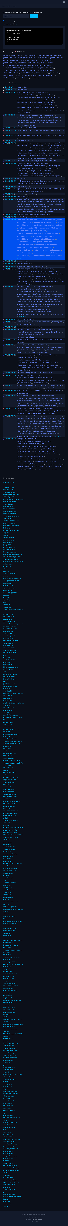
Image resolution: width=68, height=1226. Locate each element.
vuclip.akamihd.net (54, 155)
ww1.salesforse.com (38, 266)
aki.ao (5, 602)
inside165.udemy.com (10, 1053)
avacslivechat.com (24, 75)
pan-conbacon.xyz (9, 847)
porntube (51, 212)
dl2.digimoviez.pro (9, 792)
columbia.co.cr (8, 710)
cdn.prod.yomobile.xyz (10, 1149)
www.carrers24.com (57, 143)
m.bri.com (60, 418)
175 (15, 322)
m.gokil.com (21, 115)
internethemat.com (25, 350)
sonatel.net (6, 866)
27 (15, 439)
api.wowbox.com (8, 1060)
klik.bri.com (51, 418)
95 (15, 214)
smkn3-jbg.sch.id (8, 758)
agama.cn (6, 938)
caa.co (29, 449)
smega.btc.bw (7, 724)
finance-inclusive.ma (9, 787)
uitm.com (6, 1161)
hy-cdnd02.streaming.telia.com (13, 703)
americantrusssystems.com (41, 296)
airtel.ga (5, 672)
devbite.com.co (8, 856)
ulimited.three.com (9, 1110)
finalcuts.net (7, 528)
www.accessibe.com (9, 926)
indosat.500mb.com (10, 70)
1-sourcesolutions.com (54, 464)
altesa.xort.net (22, 352)
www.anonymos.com (25, 299)
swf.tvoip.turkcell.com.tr (11, 516)
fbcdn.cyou (6, 1199)
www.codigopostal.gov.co (11, 1117)
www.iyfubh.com (35, 171)
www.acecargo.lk (8, 1105)
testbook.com (7, 590)
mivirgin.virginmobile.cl (10, 868)
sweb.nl (5, 569)
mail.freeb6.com (8, 490)
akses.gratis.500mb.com (11, 68)
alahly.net (6, 571)
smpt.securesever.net (24, 158)
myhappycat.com (8, 506)
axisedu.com (40, 299)
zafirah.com (7, 892)
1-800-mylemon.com (41, 461)
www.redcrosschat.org (10, 559)
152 (15, 286)
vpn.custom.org (40, 212)
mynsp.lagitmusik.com (26, 201)
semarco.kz (7, 933)
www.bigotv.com (23, 304)
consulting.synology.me (11, 1043)
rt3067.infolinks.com (9, 1079)
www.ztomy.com (23, 112)
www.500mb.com (27, 73)
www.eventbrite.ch (9, 782)
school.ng (6, 904)
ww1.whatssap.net (53, 279)
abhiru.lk (5, 818)
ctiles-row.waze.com (10, 1029)
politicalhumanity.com (24, 365)
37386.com (30, 469)
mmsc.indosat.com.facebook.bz (41, 408)
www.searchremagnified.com (46, 107)
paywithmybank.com (10, 1122)
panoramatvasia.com (10, 990)
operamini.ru (7, 935)
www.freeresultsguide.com (26, 95)
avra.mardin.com (23, 186)
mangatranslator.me (9, 923)
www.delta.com (8, 504)
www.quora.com (8, 617)
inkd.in (38, 327)
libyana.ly (6, 712)
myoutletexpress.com (49, 362)
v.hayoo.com (38, 431)
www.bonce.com (39, 418)
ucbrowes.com (36, 191)
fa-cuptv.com (41, 390)
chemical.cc (21, 416)
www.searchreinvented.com (45, 105)
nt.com (5, 655)
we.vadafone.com (55, 181)
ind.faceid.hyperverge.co (11, 907)
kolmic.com (47, 171)
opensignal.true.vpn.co (35, 456)
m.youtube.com (8, 638)
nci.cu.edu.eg (7, 995)
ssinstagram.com (8, 1096)
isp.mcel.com (7, 971)
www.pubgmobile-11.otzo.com (13, 693)
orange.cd (6, 969)
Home (3, 6)
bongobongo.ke (8, 942)
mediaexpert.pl (8, 895)
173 (15, 319)
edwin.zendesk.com (9, 883)
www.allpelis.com (9, 75)
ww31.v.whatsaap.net (56, 209)
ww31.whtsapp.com (40, 217)
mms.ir (5, 751)
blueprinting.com (8, 482)
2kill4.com (40, 291)
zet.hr (5, 880)
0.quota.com (34, 375)
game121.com (47, 145)
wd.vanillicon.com (9, 1026)
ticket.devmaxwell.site (10, 945)
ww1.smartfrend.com (24, 274)
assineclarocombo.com (25, 355)
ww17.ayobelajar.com (24, 214)
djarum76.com (22, 426)
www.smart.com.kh (9, 653)
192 (15, 329)
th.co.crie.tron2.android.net (41, 367)
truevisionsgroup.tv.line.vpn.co (48, 454)
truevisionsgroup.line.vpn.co (45, 451)
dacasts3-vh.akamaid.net (26, 155)
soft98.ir (5, 1173)
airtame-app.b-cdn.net (10, 1093)
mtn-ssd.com (7, 700)
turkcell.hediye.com (24, 433)
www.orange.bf (8, 768)
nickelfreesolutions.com (11, 521)
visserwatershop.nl (9, 509)
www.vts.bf (6, 1175)
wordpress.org (8, 1163)
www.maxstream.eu (40, 403)
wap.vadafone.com (40, 181)
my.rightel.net (52, 350)
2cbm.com (20, 469)
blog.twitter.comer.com (37, 423)
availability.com (8, 897)
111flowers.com (22, 466)
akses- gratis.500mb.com (45, 222)
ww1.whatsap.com (23, 276)
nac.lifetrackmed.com (10, 1058)
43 (15, 161)
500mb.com (16, 55)
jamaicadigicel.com (44, 189)
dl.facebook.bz (22, 411)
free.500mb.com (9, 65)
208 (6, 87)
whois (15, 24)
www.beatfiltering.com (42, 301)
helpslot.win (7, 1017)
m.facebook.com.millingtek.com (28, 362)
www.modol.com (55, 385)
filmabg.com (35, 314)
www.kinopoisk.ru (9, 1194)
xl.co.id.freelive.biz (48, 446)
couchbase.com (8, 1103)
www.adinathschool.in (10, 832)
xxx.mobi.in (31, 194)
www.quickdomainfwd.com (43, 173)
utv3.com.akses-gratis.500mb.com (50, 58)
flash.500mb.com (47, 63)
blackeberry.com (36, 304)
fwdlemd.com (40, 166)
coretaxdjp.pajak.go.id (10, 820)
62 (15, 186)
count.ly (5, 1081)
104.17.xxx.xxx (7, 887)
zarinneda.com (8, 631)
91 (9, 87)
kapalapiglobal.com (9, 983)
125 (15, 263)
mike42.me (6, 885)
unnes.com (6, 1041)
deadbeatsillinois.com (43, 312)
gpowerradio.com (9, 684)
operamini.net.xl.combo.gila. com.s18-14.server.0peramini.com (39, 332)
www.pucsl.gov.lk (8, 1010)
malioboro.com (46, 436)
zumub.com (7, 612)
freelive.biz (32, 439)
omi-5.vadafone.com (24, 181)
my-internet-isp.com (45, 117)
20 (15, 375)
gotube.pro (6, 1192)
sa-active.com (60, 130)
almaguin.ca (21, 449)
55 (15, 181)
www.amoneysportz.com (11, 957)
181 (15, 327)
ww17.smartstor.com (24, 140)
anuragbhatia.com (9, 1185)
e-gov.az (6, 595)
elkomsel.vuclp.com (39, 204)
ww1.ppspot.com (51, 271)
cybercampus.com (54, 423)
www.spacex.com (9, 492)
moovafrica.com (8, 1146)
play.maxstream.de (56, 398)
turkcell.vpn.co (58, 459)
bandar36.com (7, 981)
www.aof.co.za (8, 696)
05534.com (21, 345)
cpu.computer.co (8, 1177)
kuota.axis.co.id (8, 873)
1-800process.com (37, 464)
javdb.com (6, 535)
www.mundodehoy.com (11, 902)
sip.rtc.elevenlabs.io (9, 626)
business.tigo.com (9, 636)
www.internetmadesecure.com (48, 97)
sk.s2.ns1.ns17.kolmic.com (26, 117)
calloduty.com (45, 306)
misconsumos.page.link (10, 1050)
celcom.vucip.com (57, 201)
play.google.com (8, 722)
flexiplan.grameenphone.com (12, 554)
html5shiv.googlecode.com (12, 760)
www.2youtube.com (24, 294)
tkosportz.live (7, 756)
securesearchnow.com (25, 176)
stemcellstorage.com (24, 398)
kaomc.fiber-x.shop (9, 1055)
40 (15, 143)
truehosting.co (48, 449)
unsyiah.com (7, 1089)
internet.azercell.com (10, 974)
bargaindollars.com (58, 411)
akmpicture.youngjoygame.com (13, 1024)
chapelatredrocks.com (41, 309)
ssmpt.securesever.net (42, 158)
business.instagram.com (11, 734)
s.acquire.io (6, 839)
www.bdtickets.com (9, 928)
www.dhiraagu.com (9, 650)
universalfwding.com (52, 176)
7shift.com (37, 294)
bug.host (6, 485)
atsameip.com (7, 1132)
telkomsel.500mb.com (11, 73)
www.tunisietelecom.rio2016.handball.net (31, 209)
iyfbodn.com (52, 168)
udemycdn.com (8, 585)
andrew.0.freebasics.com (11, 494)
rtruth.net (50, 413)
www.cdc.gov (7, 542)
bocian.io (6, 1129)
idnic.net (5, 576)
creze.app (6, 770)
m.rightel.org (33, 352)
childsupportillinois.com (25, 312)
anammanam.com (23, 143)
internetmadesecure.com (26, 97)
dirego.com (41, 347)
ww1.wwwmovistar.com (40, 276)
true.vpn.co (21, 456)
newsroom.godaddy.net (11, 777)
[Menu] (64, 2)
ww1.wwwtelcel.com (24, 279)
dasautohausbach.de (10, 813)
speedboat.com (8, 518)
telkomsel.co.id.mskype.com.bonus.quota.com (33, 380)
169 (12, 87)
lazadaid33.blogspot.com (11, 715)
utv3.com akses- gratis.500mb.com (31, 231)
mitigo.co (37, 449)
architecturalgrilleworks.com (39, 411)
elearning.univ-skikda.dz (11, 1168)
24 (15, 396)
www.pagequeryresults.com (27, 100)
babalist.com (35, 396)
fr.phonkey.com (59, 189)
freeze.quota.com (24, 383)
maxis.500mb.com (46, 70)
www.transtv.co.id (9, 1007)
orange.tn (6, 1120)
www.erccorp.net (24, 413)
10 (15, 115)
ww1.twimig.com (55, 274)
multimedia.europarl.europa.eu (13, 561)
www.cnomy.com (23, 92)
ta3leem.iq (6, 799)
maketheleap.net (39, 413)
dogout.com (33, 426)
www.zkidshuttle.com (10, 739)
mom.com (6, 914)
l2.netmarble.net (8, 1046)
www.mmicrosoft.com (10, 1091)
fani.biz (19, 385)
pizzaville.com (22, 388)
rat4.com (21, 148)
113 (15, 261)
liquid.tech (6, 1206)
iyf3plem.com (41, 168)
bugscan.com (7, 1086)
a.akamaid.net (55, 150)
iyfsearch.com (22, 171)
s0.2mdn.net (7, 952)
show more (35, 78)
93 (15, 196)
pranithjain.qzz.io (8, 976)
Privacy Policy (29, 1217)
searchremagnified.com (25, 107)
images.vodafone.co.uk (10, 998)
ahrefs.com (6, 1014)
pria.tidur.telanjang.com (25, 324)
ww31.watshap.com (24, 217)
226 (15, 90)
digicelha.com (8, 24)
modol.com (43, 385)
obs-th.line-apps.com (10, 593)
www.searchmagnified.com (44, 102)
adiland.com (54, 73)
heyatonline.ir (7, 664)
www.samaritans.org (9, 916)
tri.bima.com (7, 859)
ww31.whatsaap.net (25, 212)
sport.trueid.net (8, 1069)
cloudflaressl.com (9, 1012)
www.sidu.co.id (8, 878)
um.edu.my (6, 959)
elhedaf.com (36, 145)
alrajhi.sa (6, 533)
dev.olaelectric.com (9, 679)
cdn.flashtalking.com (10, 629)
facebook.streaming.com (11, 1170)
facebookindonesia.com (56, 347)
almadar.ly (6, 605)
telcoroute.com (8, 1158)
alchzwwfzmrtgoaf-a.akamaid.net (46, 153)
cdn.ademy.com (58, 294)
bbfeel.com (39, 355)
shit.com (5, 1036)
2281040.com (57, 466)
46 (15, 163)
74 (15, 189)
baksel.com (50, 75)
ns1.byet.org (7, 966)
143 (15, 266)
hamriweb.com (59, 145)
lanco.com (35, 436)
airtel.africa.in (28, 319)
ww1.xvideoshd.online (24, 281)
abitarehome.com (42, 73)
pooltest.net (49, 388)
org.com (5, 1113)
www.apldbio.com (33, 416)
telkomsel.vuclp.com (24, 207)
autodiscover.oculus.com (11, 530)
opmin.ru (43, 352)
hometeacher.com (39, 433)
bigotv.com (56, 301)
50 (15, 178)
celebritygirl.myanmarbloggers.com (43, 161)
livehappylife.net (22, 370)
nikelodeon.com (32, 135)
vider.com (6, 911)
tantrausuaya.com (9, 549)
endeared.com (7, 861)
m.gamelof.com (58, 314)
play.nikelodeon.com (47, 135)
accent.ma (6, 1187)
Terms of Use (38, 1217)
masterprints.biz (22, 408)
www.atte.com (56, 416)
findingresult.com (40, 163)
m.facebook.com (8, 1125)
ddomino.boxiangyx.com (11, 667)
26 (15, 416)
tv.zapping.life (7, 607)
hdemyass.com (32, 115)
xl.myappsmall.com (23, 263)
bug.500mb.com (32, 60)
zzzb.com (6, 775)
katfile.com (6, 732)
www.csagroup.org (9, 962)
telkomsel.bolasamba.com (26, 347)
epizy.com (6, 657)
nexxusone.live (8, 1115)
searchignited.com (45, 100)
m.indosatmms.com (47, 115)
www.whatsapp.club (9, 511)
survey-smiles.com (40, 274)
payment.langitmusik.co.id (11, 854)
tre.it (4, 681)
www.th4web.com (9, 789)
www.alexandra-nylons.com (27, 373)
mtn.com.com (7, 993)
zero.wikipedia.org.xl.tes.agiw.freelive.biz (31, 441)
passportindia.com (23, 196)
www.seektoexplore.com (44, 110)
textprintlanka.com (40, 398)
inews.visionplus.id (9, 849)
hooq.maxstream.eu (24, 403)
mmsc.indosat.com (9, 930)
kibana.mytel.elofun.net (10, 986)
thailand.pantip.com (9, 501)
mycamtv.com (7, 698)
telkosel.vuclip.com (9, 794)
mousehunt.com (8, 1153)
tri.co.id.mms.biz (23, 396)
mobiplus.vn (7, 1098)
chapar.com (47, 421)
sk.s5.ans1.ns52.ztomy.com (26, 128)
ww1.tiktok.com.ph (57, 281)
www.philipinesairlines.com (40, 322)
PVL (37, 1221)
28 (15, 130)
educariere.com (23, 145)
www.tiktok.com (8, 708)
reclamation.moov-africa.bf (12, 801)
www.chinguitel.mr (9, 676)
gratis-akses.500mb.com (41, 65)
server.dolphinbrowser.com (43, 130)
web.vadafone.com (23, 183)
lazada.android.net (23, 367)
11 (14, 128)
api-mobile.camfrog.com (11, 1180)
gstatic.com (7, 746)
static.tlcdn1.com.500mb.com (28, 63)
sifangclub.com (8, 988)
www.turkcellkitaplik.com (11, 1139)
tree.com (6, 784)
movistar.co (7, 727)
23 (15, 390)
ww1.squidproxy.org (41, 281)
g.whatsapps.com (38, 183)
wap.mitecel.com (23, 161)
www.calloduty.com (24, 309)
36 (15, 140)
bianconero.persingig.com (26, 123)
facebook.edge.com (9, 513)
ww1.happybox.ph (24, 284)
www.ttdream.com (23, 393)
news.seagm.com (8, 497)
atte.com (45, 416)
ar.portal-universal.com (10, 588)
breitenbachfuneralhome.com (27, 306)
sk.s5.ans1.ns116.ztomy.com (27, 150)
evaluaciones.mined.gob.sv (12, 1000)
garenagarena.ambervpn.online (13, 827)
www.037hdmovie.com (10, 837)
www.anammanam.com (39, 143)
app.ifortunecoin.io (9, 660)
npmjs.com (6, 662)
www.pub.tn (7, 1072)
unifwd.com (39, 176)
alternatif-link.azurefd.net (11, 744)
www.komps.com (23, 436)
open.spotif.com (8, 978)
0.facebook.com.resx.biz (25, 390)
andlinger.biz (21, 439)
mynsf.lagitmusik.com (56, 199)
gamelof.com (46, 314)
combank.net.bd (8, 1101)
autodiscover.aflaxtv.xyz (11, 729)
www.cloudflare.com (10, 796)
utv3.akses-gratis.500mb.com (13, 60)
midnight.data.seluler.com (36, 148)
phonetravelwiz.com (9, 523)
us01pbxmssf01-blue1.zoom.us (13, 835)
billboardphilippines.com (11, 525)
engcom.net (58, 367)
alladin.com (21, 135)
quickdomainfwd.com (24, 173)
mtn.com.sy (7, 825)
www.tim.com (7, 1005)
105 (14, 219)
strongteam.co (8, 1084)
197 (12, 345)
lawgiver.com (21, 178)
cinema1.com (57, 421)
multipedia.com (8, 645)
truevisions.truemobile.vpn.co (27, 459)
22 (15, 385)
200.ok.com (7, 954)
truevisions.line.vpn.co (25, 451)
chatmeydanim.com (9, 573)
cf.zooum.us (7, 1204)
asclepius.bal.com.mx (10, 1156)
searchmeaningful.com (25, 105)
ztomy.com (59, 110)
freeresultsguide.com (38, 92)
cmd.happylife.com (47, 428)
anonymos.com (59, 296)
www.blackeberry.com (52, 304)
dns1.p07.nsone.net (9, 547)
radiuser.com (7, 1062)
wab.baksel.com (8, 78)
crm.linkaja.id (7, 691)
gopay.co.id (7, 545)
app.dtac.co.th (7, 851)
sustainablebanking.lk (10, 686)
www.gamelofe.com (24, 199)
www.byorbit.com (9, 803)
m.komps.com (53, 433)
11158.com (30, 345)
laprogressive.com (9, 1189)
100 (15, 217)
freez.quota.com (58, 380)
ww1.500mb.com (23, 266)
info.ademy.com (24, 296)
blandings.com (22, 90)
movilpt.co (6, 600)
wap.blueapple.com (24, 418)
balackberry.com (52, 299)
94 (15, 199)
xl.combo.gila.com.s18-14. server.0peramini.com (34, 286)
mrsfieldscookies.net (25, 406)
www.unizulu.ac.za (9, 1127)
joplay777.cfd (7, 633)
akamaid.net (43, 150)
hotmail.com (7, 566)
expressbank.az (8, 1038)
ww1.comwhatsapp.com (44, 269)
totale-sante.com (8, 1002)
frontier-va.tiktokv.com (10, 641)
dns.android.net (51, 365)
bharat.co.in (21, 194)
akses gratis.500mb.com (47, 55)
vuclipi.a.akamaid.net (24, 153)
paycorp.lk (6, 736)
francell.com (44, 426)
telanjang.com (57, 322)
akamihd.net (41, 155)
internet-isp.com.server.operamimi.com (45, 120)
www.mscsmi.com (45, 373)
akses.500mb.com (29, 55)
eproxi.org (39, 406)
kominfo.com (7, 842)
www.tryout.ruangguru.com (12, 557)
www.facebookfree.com (25, 327)
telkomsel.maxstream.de (25, 401)
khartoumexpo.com (9, 540)
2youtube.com (51, 291)
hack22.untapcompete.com (12, 1197)
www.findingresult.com (25, 166)
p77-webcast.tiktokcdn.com (12, 1074)
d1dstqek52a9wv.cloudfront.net (13, 964)
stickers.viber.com (9, 1141)
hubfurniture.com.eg (9, 815)
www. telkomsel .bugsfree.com (29, 421)
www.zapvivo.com (9, 648)
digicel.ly (6, 899)
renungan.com (23, 191)
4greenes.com (42, 469)
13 (15, 355)
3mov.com (6, 55)
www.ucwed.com (23, 261)
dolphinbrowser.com (24, 130)
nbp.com (6, 597)
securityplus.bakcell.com (11, 581)
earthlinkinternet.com (10, 674)
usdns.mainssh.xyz (9, 806)
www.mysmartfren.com (10, 811)
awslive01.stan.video (9, 753)
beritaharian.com (23, 322)
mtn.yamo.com (8, 1134)
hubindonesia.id (8, 823)
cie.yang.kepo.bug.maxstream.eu (48, 401)
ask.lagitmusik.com (40, 199)
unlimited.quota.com (40, 383)
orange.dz (6, 875)
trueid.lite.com (7, 844)
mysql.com (6, 808)
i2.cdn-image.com (36, 340)
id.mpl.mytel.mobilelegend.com (13, 624)
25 (15, 408)
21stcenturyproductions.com (40, 466)
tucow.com (61, 135)
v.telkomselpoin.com (54, 148)
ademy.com (47, 294)
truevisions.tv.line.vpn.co (25, 454)
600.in (19, 319)
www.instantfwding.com (25, 168)
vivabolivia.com (39, 350)
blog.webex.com (8, 614)
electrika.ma (7, 947)
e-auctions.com (22, 375)
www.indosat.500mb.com (28, 70)
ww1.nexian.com (37, 271)
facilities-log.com (48, 396)
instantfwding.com (53, 166)
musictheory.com (42, 201)
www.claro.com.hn (9, 1048)
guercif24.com (50, 355)
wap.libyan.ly (38, 365)
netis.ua (5, 1022)
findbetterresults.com (24, 163)
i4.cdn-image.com (51, 340)
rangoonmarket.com (9, 780)
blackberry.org (8, 1151)
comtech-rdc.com (9, 1067)
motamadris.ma (8, 1137)
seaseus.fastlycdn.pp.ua (11, 1182)
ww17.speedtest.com (41, 214)
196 (12, 92)
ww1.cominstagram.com (25, 269)
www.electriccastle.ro (10, 1165)
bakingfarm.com (38, 75)
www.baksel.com (22, 78)
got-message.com (30, 385)
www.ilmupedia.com (9, 772)
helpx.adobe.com (8, 1077)
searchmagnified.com (24, 102)
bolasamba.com (42, 345)
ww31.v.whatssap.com (41, 207)
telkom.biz (6, 1201)
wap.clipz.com (22, 423)
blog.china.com (8, 669)
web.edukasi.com (8, 890)
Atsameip (16, 6)
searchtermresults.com (25, 110)
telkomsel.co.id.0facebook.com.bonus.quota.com (34, 378)
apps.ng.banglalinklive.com (26, 189)
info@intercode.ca (37, 1219)
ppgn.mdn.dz (7, 748)
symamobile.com (8, 537)
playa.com (6, 688)
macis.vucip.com (24, 204)
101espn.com (7, 705)
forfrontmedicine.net (56, 403)
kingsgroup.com (8, 487)
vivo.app (6, 1031)
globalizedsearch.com (46, 95)
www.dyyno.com (23, 314)
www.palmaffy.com (55, 390)
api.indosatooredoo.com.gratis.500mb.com (37, 68)
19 (14, 373)
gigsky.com (6, 1065)
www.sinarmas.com (9, 871)
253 (14, 340)
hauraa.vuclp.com (55, 204)
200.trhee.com (42, 123)
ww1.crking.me (39, 279)
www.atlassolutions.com (11, 1144)
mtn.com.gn (7, 1108)
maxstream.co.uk (51, 406)
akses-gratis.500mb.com (27, 58)
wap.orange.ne (8, 643)
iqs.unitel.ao (7, 583)
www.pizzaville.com (36, 388)
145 (15, 269)
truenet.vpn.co (45, 459)
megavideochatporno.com (26, 357)
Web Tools (9, 6)
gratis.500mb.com (23, 65)
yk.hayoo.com (50, 431)
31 (15, 135)
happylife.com (33, 428)
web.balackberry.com (24, 301)
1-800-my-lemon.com (24, 461)
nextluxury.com (8, 564)
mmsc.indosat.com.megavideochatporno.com (33, 360)
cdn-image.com (22, 340)
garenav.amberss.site (10, 830)
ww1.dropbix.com (23, 271)
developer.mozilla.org (10, 552)
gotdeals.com (21, 428)
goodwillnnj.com (56, 426)
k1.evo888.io (7, 765)
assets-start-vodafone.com (12, 578)
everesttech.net (22, 87)
